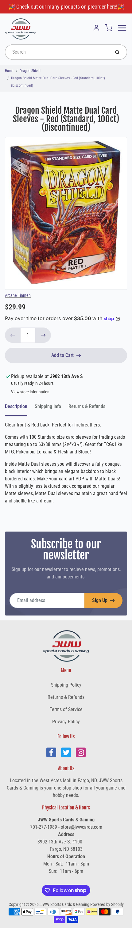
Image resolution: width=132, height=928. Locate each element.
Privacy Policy (66, 722)
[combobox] (57, 52)
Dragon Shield (30, 71)
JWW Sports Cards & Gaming (65, 904)
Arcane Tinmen (18, 295)
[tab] (20, 408)
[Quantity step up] (43, 335)
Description (16, 406)
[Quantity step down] (12, 335)
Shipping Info (48, 406)
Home (9, 71)
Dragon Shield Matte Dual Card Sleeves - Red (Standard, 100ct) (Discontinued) (58, 82)
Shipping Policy (66, 685)
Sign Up (99, 600)
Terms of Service (66, 709)
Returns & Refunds (86, 406)
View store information (30, 391)
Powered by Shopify (107, 904)
